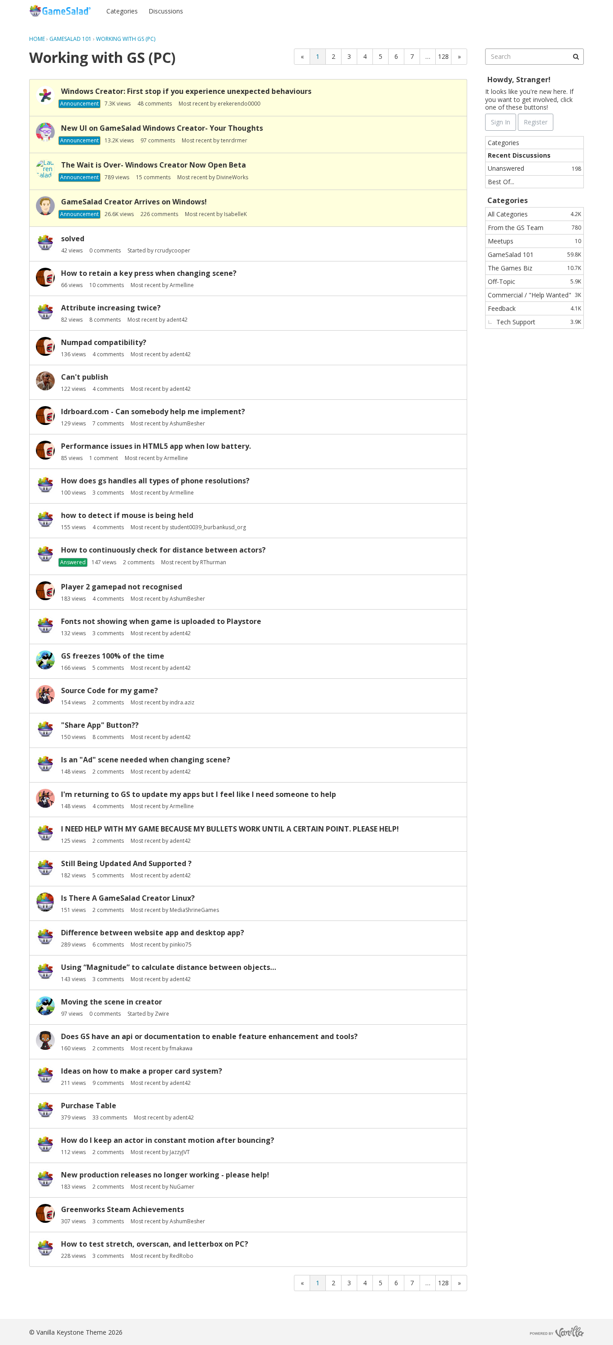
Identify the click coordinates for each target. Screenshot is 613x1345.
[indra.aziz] (45, 694)
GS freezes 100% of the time (112, 656)
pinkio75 (181, 944)
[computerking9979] (45, 936)
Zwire (162, 1014)
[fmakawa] (45, 1040)
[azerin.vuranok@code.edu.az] (45, 553)
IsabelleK (235, 214)
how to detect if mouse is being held (127, 515)
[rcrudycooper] (45, 242)
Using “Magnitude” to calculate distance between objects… (168, 967)
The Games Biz (534, 268)
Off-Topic (534, 281)
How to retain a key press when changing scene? (148, 273)
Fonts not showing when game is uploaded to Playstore (161, 621)
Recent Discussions (519, 155)
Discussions (166, 11)
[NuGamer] (45, 1178)
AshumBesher (187, 423)
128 (443, 56)
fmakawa (181, 1048)
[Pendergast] (45, 867)
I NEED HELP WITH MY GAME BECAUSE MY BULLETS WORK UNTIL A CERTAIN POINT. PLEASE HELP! (230, 829)
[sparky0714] (45, 729)
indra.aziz (182, 702)
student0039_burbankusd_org (208, 527)
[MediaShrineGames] (45, 902)
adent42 (177, 319)
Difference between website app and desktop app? (152, 933)
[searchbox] (534, 57)
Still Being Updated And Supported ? (126, 863)
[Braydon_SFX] (45, 132)
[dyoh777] (45, 1248)
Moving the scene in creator (111, 1002)
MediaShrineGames (194, 910)
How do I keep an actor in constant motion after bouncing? (167, 1140)
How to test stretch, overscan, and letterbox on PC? (154, 1244)
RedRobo (181, 1256)
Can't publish (84, 377)
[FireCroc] (45, 625)
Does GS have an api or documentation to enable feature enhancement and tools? (209, 1036)
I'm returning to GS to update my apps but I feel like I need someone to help (198, 794)
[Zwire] (45, 659)
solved (72, 238)
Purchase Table (88, 1106)
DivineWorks (232, 177)
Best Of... (501, 181)
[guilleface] (45, 484)
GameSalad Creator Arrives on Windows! (134, 202)
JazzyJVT (180, 1152)
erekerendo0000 (239, 103)
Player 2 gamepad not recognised (121, 587)
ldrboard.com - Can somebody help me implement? (153, 411)
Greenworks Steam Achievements (122, 1209)
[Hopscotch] (45, 95)
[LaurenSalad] (45, 168)
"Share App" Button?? (100, 725)
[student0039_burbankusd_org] (45, 519)
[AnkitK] (45, 832)
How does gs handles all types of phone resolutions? (155, 481)
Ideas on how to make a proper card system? (141, 1071)
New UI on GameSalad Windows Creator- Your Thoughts (162, 128)
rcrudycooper (172, 250)
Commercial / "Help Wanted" (534, 295)
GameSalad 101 (534, 254)
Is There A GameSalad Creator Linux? (128, 898)
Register (566, 10)
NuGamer (182, 1186)
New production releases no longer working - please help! (165, 1175)
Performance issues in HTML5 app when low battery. (156, 446)
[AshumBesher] (45, 277)
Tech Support (538, 322)
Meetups (534, 241)
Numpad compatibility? (103, 342)
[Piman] (45, 381)
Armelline (182, 285)
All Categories (534, 214)
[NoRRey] (45, 311)
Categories (122, 11)
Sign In (531, 10)
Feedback (534, 308)
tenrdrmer (234, 140)
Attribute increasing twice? (111, 308)
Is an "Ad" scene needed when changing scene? (145, 760)
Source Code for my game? (109, 690)
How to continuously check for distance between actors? (163, 550)
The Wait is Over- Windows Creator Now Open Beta (153, 165)
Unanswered (534, 168)
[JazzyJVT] (45, 1075)
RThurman (213, 562)
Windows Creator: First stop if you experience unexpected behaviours (186, 91)
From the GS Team (534, 227)
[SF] (45, 205)
